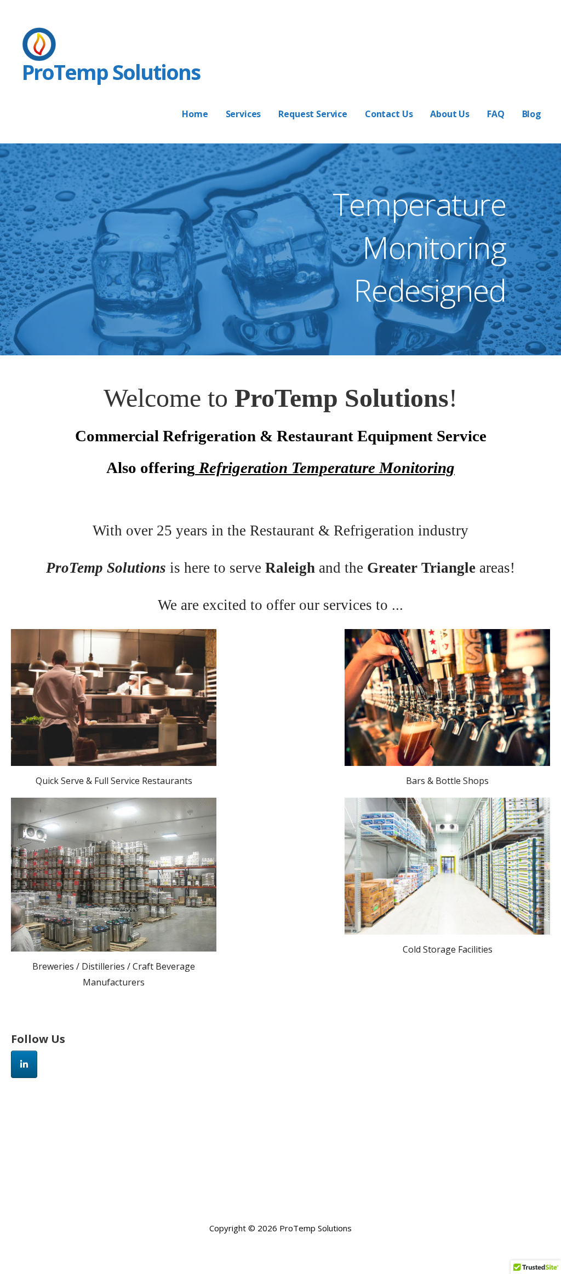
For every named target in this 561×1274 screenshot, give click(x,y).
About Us (450, 114)
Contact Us (389, 114)
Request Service (312, 114)
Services (243, 114)
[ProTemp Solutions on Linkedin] (24, 1064)
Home (195, 114)
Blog (531, 114)
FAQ (496, 114)
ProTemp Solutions (111, 71)
